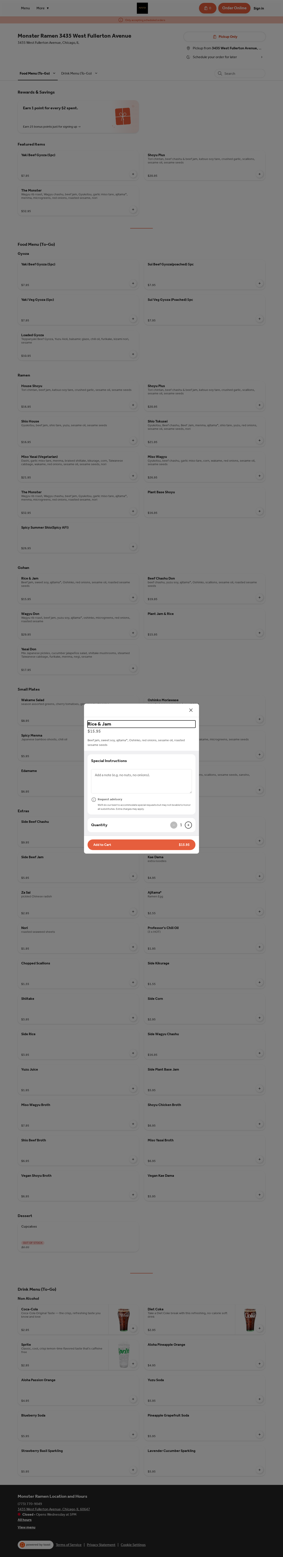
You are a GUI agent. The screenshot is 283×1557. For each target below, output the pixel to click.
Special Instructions (109, 760)
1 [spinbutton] (181, 824)
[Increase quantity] (188, 825)
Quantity (99, 824)
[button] (141, 844)
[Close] (191, 710)
